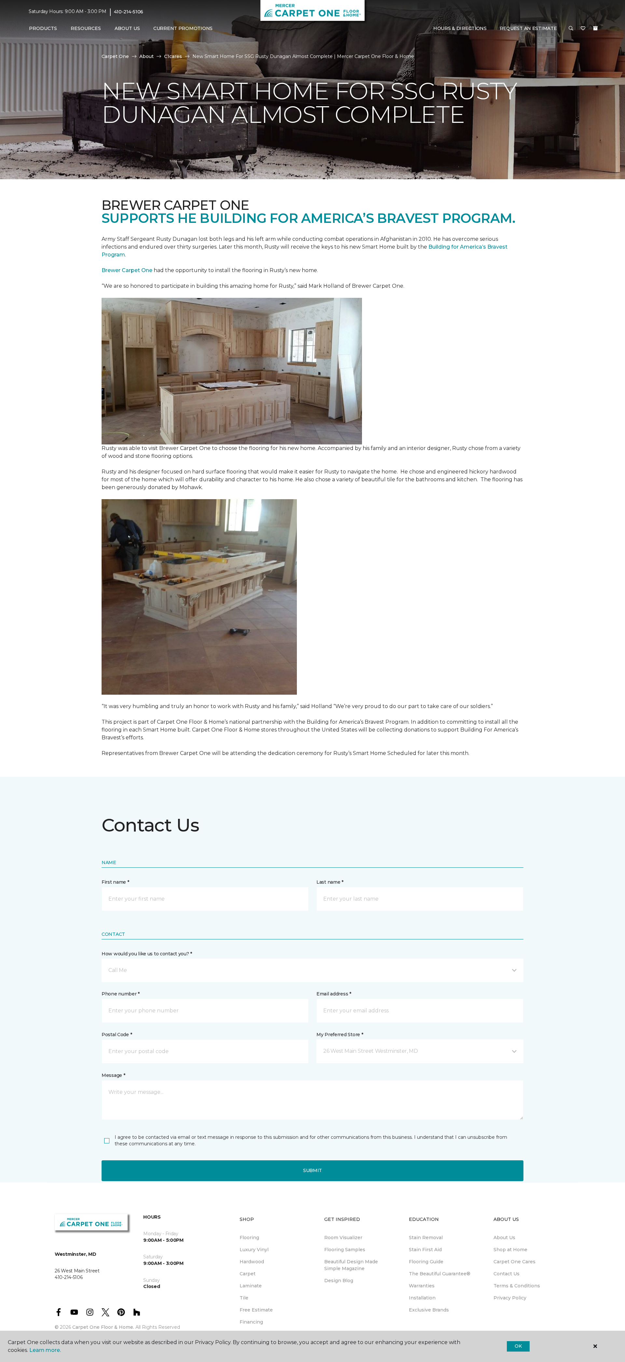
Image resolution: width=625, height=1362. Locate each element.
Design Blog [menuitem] (338, 1280)
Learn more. (45, 1350)
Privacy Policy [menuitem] (509, 1298)
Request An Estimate (528, 28)
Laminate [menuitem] (251, 1286)
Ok (518, 1346)
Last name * (329, 882)
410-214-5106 (129, 12)
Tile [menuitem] (244, 1298)
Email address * (333, 994)
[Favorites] (583, 29)
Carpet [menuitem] (248, 1274)
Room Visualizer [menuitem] (343, 1237)
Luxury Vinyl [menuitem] (254, 1250)
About (146, 56)
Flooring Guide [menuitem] (426, 1262)
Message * (113, 1075)
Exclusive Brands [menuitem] (429, 1310)
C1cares (173, 56)
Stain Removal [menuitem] (426, 1237)
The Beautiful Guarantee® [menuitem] (439, 1274)
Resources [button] (86, 28)
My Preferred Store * (339, 1034)
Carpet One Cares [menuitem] (514, 1262)
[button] (571, 29)
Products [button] (43, 28)
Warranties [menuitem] (422, 1286)
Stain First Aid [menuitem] (425, 1250)
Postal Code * (117, 1034)
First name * (115, 882)
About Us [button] (127, 28)
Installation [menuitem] (422, 1298)
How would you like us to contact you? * (147, 953)
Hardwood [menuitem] (252, 1262)
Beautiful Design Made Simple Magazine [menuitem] (351, 1265)
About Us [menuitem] (504, 1237)
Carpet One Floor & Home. (103, 1327)
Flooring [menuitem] (249, 1237)
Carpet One (115, 56)
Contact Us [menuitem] (506, 1274)
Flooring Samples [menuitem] (344, 1250)
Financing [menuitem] (251, 1322)
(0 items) (595, 28)
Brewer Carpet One (128, 270)
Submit (312, 1170)
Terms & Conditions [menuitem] (516, 1286)
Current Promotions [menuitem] (183, 28)
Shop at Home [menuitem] (510, 1250)
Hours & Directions (460, 28)
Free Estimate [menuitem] (256, 1310)
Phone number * (121, 994)
